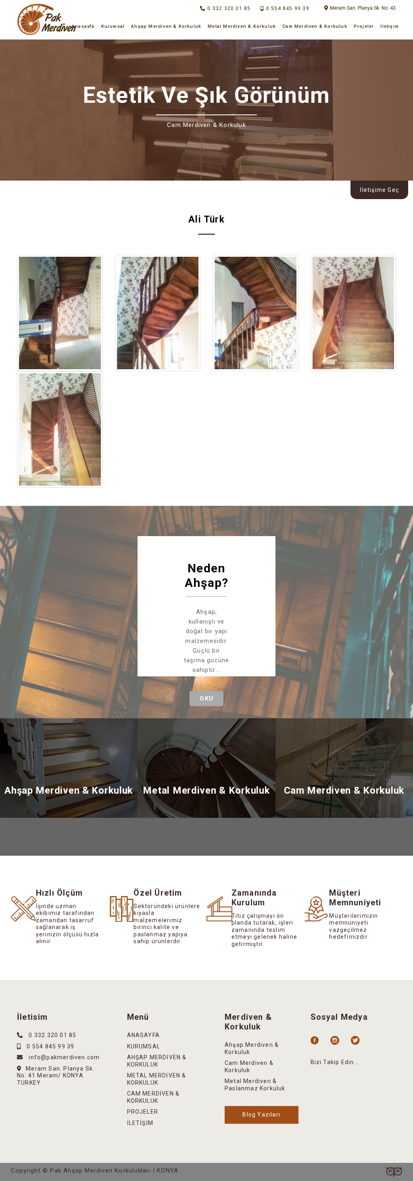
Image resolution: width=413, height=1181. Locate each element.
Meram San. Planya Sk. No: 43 (363, 8)
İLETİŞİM (140, 1123)
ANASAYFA (143, 1035)
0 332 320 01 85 (228, 8)
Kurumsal (113, 26)
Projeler (364, 26)
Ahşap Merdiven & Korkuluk (166, 26)
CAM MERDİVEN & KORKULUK (153, 1097)
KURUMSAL (144, 1046)
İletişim (389, 26)
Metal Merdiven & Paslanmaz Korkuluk (255, 1085)
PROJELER (143, 1111)
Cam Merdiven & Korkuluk (314, 26)
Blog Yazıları (261, 1114)
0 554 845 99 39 (287, 8)
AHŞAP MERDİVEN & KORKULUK (157, 1061)
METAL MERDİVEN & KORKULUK (156, 1079)
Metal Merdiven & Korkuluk (242, 26)
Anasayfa (83, 26)
